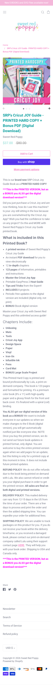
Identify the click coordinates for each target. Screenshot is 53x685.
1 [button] (23, 108)
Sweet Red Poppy (13, 136)
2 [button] (26, 108)
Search (7, 617)
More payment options (26, 169)
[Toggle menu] (5, 12)
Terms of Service (12, 625)
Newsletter (9, 608)
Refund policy (10, 633)
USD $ (9, 647)
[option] (26, 81)
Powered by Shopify (13, 661)
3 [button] (29, 108)
